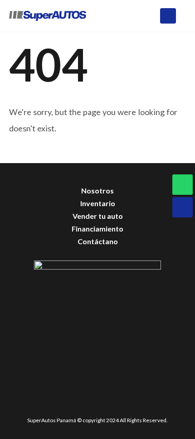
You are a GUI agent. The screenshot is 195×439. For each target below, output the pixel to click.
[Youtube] (107, 403)
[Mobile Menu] (168, 16)
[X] (83, 403)
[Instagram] (131, 403)
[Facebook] (58, 403)
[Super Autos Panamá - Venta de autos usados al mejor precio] (47, 15)
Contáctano (98, 241)
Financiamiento (97, 228)
